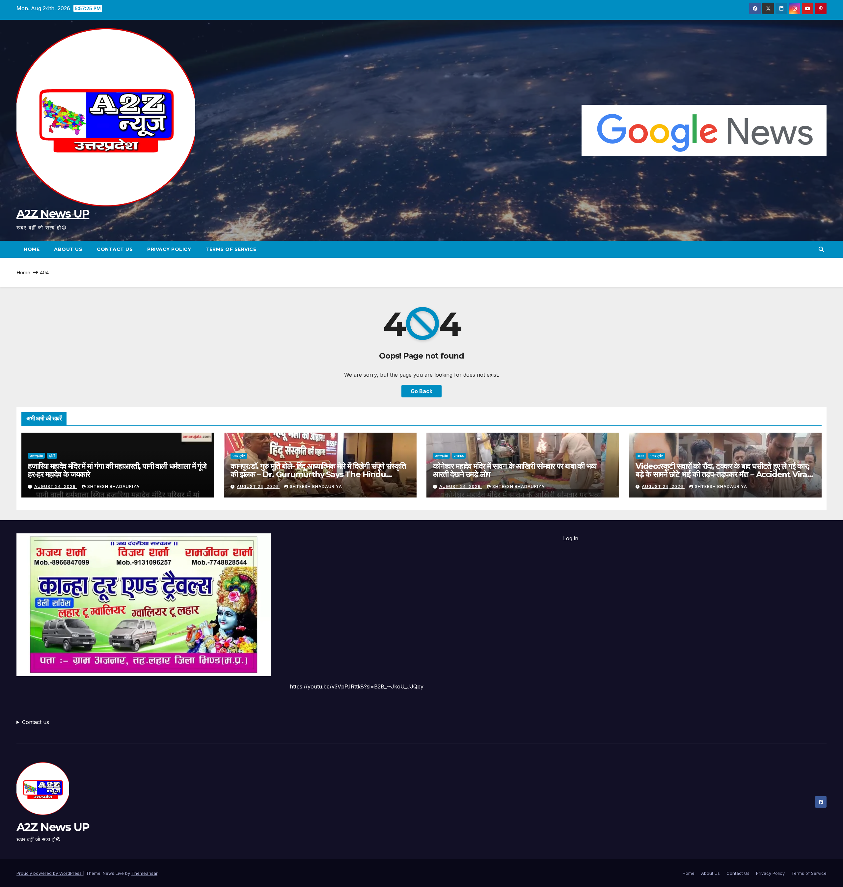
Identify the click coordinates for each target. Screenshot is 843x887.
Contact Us (115, 249)
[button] (821, 249)
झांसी (52, 456)
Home (32, 249)
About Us (68, 249)
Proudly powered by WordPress (49, 873)
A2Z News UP (52, 214)
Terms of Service (230, 249)
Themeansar (144, 873)
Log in (570, 538)
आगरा (641, 456)
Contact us (35, 722)
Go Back (421, 391)
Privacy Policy (169, 249)
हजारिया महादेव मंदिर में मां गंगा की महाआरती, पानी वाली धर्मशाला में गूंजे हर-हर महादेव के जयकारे (117, 470)
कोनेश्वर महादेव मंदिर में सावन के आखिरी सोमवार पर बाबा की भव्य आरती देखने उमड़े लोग (514, 470)
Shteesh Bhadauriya (113, 486)
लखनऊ (459, 456)
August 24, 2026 (55, 486)
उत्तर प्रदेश (36, 456)
